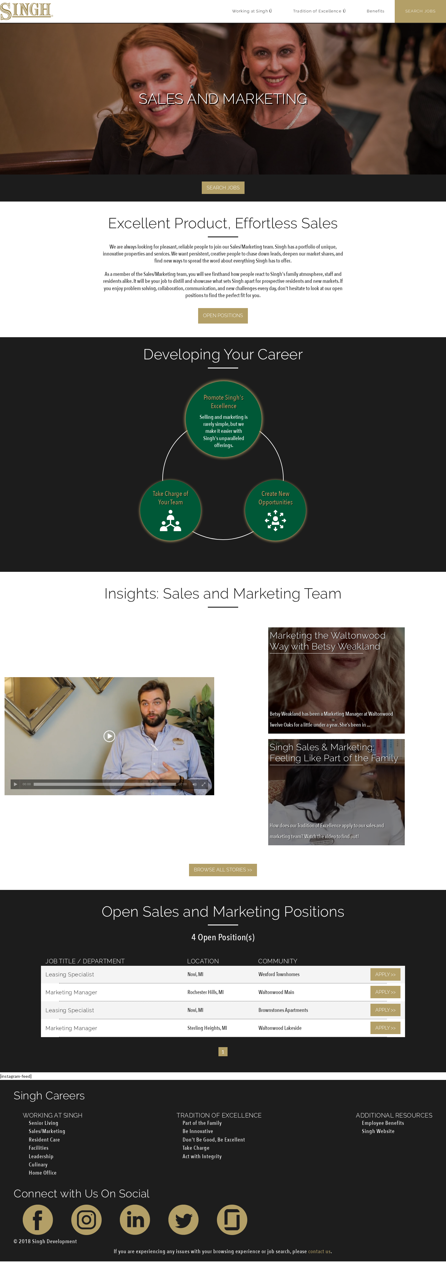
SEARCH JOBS (223, 188)
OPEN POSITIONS (223, 315)
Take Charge (196, 1148)
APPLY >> (385, 974)
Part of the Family (202, 1123)
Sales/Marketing (47, 1131)
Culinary (38, 1165)
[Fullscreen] (203, 784)
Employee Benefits (383, 1123)
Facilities (39, 1148)
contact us (319, 1251)
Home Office (43, 1173)
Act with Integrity (202, 1156)
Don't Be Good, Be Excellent (214, 1140)
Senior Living (44, 1123)
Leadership (41, 1156)
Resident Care (44, 1140)
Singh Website (378, 1131)
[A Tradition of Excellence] (26, 11)
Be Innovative (198, 1131)
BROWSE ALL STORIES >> (223, 870)
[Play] (15, 784)
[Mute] (194, 784)
